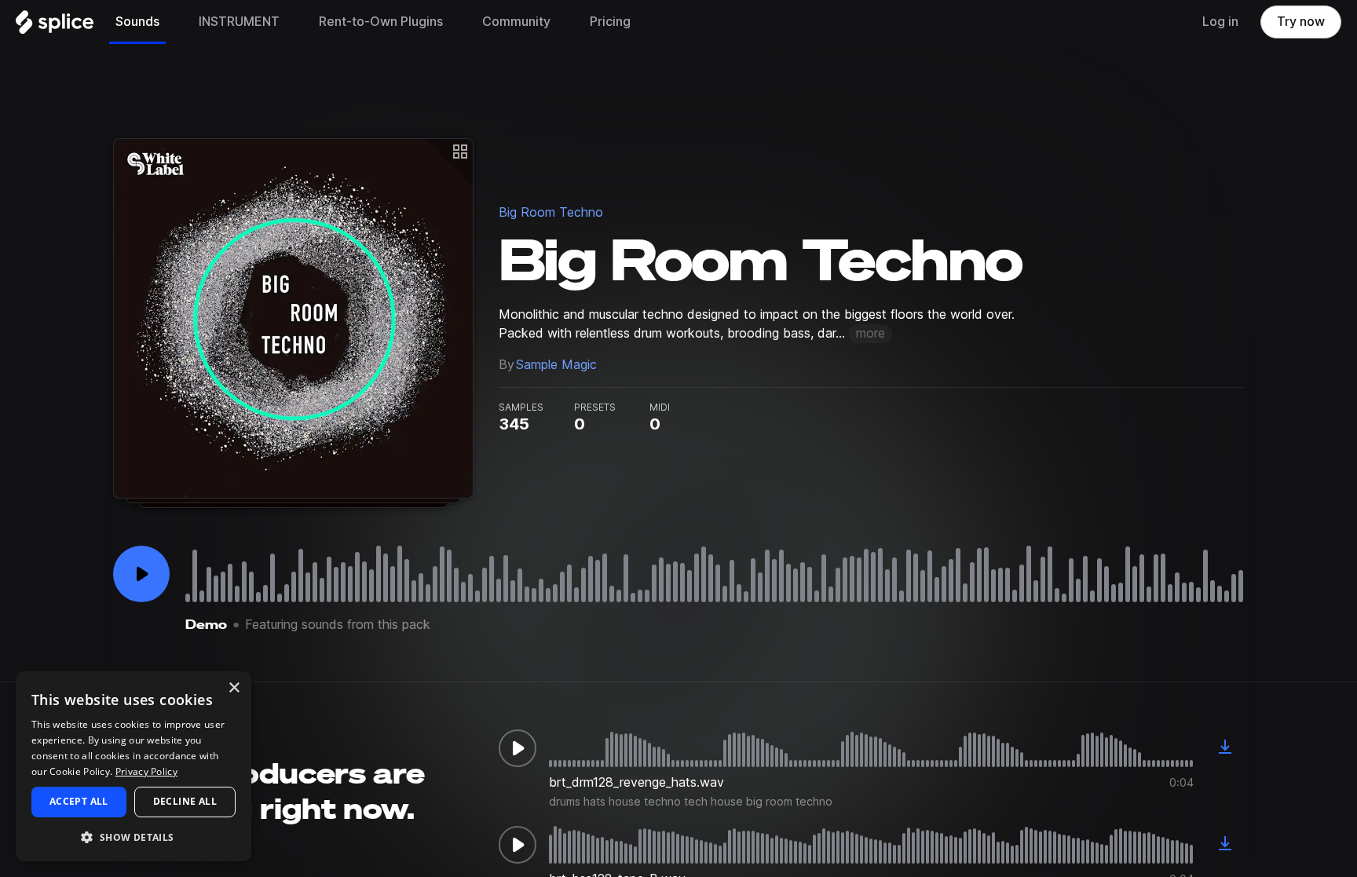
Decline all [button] (185, 801)
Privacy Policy (146, 771)
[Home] (54, 26)
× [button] (234, 688)
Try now (1301, 21)
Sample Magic (556, 364)
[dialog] (133, 766)
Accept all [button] (78, 801)
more (870, 333)
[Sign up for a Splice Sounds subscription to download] (1225, 748)
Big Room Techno (551, 212)
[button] (133, 837)
